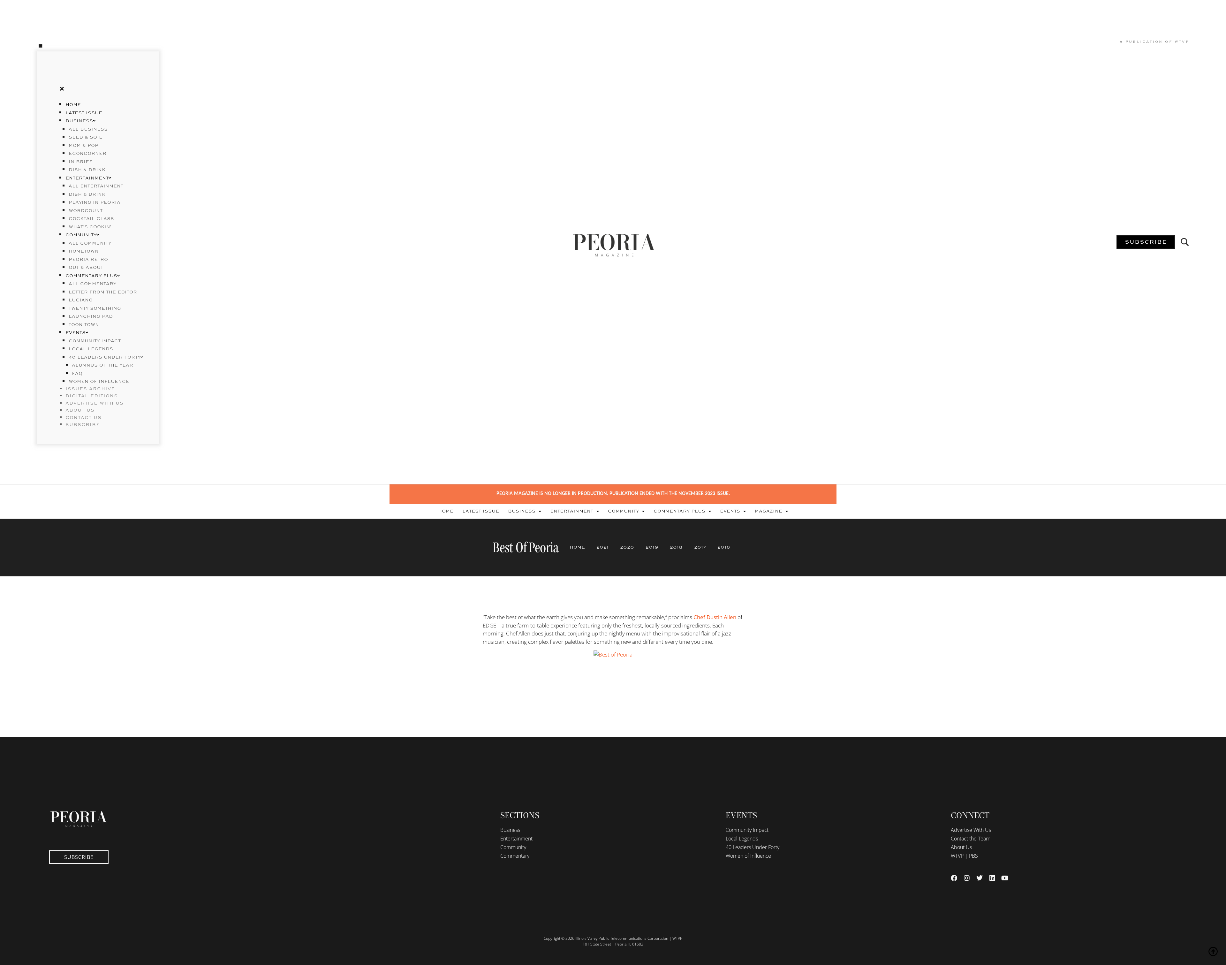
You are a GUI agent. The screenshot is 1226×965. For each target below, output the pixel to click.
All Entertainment (96, 186)
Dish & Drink (87, 169)
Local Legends (91, 349)
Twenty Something (95, 308)
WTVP (1182, 42)
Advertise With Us (971, 830)
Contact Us (83, 417)
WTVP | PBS (964, 856)
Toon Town (84, 324)
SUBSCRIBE (82, 424)
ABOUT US (80, 410)
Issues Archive (90, 388)
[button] (98, 45)
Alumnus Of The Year (102, 365)
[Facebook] (954, 878)
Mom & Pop (83, 145)
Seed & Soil (85, 137)
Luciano (81, 300)
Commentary (514, 856)
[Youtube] (1005, 878)
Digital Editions (91, 396)
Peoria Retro (88, 259)
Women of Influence (99, 381)
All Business (88, 129)
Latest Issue (83, 113)
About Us (961, 847)
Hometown (84, 251)
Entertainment (87, 178)
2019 (652, 547)
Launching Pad (91, 316)
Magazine (768, 511)
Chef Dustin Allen (714, 617)
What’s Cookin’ (90, 227)
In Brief (80, 161)
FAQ (77, 373)
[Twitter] (979, 878)
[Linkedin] (992, 878)
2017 (700, 547)
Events (75, 332)
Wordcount (85, 210)
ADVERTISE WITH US (94, 403)
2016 (723, 547)
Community (80, 235)
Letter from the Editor (103, 292)
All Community (90, 243)
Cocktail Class (91, 218)
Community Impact (95, 341)
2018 (676, 547)
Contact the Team (970, 838)
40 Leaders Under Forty (104, 357)
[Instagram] (967, 878)
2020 (627, 547)
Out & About (86, 267)
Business (79, 121)
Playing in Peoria (94, 202)
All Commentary (92, 283)
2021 (602, 547)
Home (73, 104)
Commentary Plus (91, 275)
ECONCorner (87, 153)
